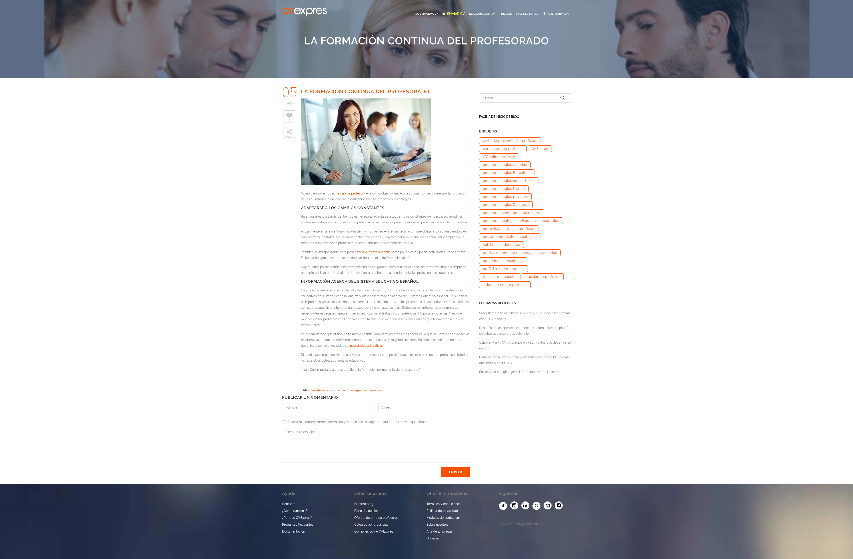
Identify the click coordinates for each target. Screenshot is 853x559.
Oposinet (433, 538)
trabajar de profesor (542, 277)
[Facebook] (559, 505)
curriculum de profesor (503, 149)
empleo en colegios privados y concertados (521, 221)
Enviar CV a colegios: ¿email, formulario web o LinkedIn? (520, 372)
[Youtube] (548, 505)
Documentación (293, 531)
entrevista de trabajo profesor (509, 229)
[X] (537, 506)
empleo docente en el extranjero (511, 213)
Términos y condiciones (443, 504)
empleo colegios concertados (509, 181)
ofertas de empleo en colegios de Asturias (520, 253)
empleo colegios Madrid (504, 189)
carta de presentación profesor (510, 141)
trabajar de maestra (364, 390)
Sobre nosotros (437, 524)
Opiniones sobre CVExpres (373, 531)
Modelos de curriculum (443, 517)
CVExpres (540, 149)
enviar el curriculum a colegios (510, 237)
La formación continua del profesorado (365, 91)
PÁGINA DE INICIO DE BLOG (499, 116)
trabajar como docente (373, 252)
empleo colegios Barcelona (507, 173)
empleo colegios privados (505, 197)
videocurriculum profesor (505, 285)
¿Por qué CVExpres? (297, 517)
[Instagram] (515, 505)
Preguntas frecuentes (297, 524)
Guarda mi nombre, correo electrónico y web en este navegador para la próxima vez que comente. (359, 422)
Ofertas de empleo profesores (376, 517)
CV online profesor (499, 157)
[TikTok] (504, 506)
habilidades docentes (329, 390)
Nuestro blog (363, 504)
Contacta (288, 504)
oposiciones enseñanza (503, 261)
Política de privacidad (442, 511)
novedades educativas (366, 345)
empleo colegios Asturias (505, 165)
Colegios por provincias (371, 524)
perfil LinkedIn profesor (503, 269)
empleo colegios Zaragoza (506, 205)
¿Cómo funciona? (294, 511)
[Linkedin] (526, 505)
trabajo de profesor (349, 193)
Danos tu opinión (366, 511)
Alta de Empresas (439, 531)
